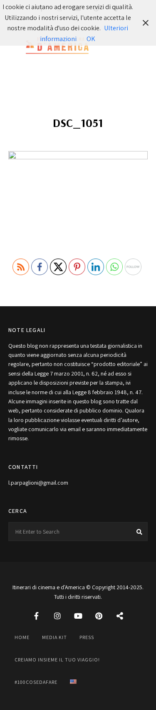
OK (91, 38)
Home (22, 637)
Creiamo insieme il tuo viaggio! (57, 659)
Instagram (57, 616)
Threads (120, 616)
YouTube (78, 616)
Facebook (36, 616)
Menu (139, 46)
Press (86, 637)
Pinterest (99, 616)
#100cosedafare (36, 682)
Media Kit (54, 637)
